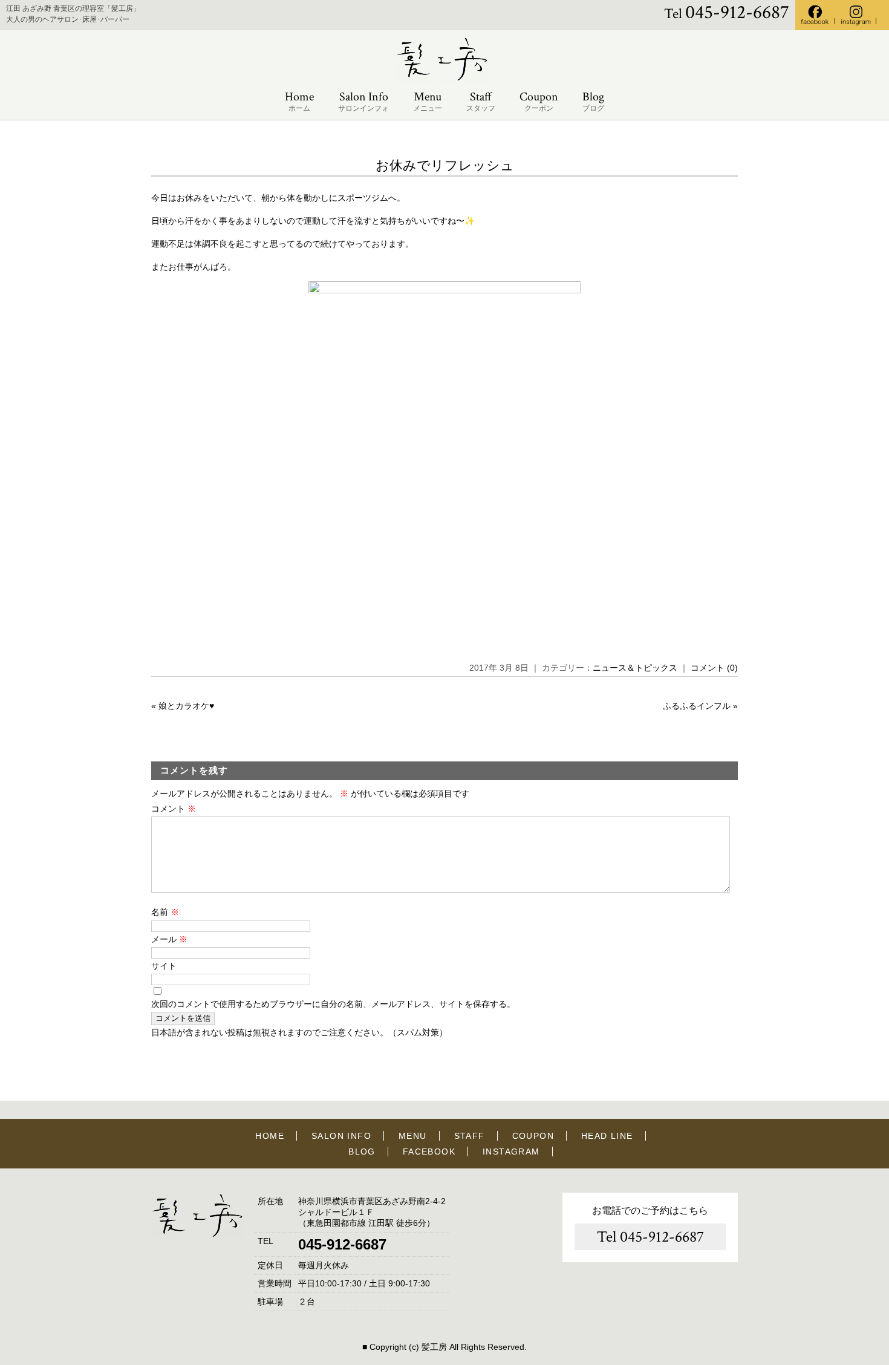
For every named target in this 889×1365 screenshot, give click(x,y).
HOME (269, 1136)
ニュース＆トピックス (635, 668)
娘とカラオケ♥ (186, 706)
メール (169, 939)
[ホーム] (444, 79)
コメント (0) (714, 668)
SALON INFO (341, 1136)
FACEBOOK (429, 1151)
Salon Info (363, 101)
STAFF (469, 1136)
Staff (480, 101)
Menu (427, 101)
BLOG (362, 1151)
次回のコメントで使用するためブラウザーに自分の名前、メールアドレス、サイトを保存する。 (333, 1004)
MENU (413, 1136)
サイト (164, 966)
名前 (165, 912)
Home (299, 101)
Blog (593, 101)
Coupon (538, 101)
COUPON (533, 1136)
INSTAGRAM (511, 1151)
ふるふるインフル (697, 706)
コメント (173, 808)
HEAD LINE (607, 1136)
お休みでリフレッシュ (445, 165)
